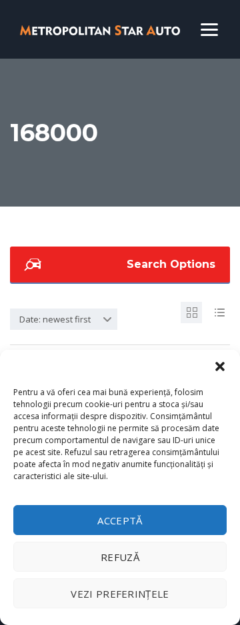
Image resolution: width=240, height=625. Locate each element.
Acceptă (119, 520)
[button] (220, 366)
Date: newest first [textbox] (55, 319)
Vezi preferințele (120, 593)
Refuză (120, 557)
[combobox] (63, 319)
